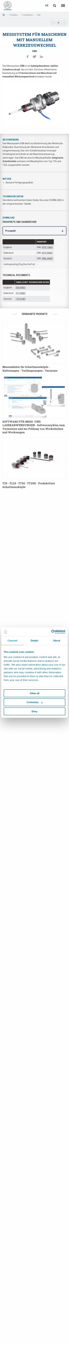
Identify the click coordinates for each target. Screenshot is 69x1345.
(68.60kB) (21, 287)
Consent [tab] (12, 640)
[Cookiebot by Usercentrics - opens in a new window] (51, 632)
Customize (33, 702)
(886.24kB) (47, 258)
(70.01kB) (21, 299)
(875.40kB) (47, 253)
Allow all (34, 693)
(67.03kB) (21, 293)
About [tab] (56, 640)
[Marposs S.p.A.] (7, 5)
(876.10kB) (47, 247)
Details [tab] (35, 640)
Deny (34, 711)
